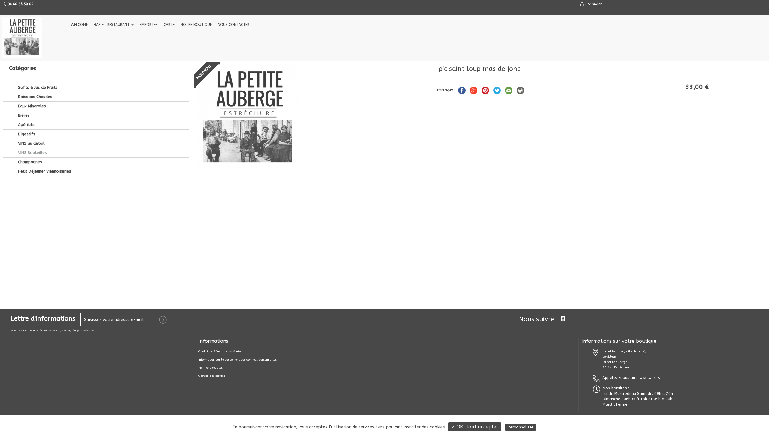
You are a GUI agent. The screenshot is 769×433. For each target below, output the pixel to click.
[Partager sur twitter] (497, 90)
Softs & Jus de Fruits (37, 87)
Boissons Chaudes (34, 96)
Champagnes (29, 162)
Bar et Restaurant (112, 25)
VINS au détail (30, 143)
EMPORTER (149, 25)
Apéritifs (26, 124)
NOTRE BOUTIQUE (196, 25)
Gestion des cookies (211, 376)
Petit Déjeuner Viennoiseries (44, 171)
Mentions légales (210, 368)
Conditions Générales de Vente (219, 351)
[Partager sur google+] (474, 90)
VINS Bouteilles (32, 152)
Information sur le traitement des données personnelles (237, 359)
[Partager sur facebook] (462, 90)
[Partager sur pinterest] (486, 90)
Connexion (593, 4)
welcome (79, 25)
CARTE (169, 25)
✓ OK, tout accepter (474, 427)
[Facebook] (563, 318)
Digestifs (26, 134)
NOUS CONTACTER (233, 25)
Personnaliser (520, 427)
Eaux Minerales (31, 106)
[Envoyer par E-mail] (509, 90)
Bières (23, 115)
